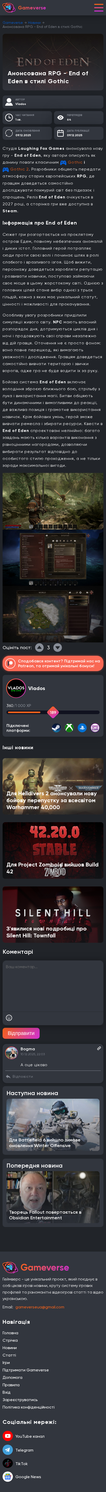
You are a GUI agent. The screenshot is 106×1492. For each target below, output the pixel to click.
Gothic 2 (19, 169)
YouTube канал (30, 1436)
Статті (9, 1355)
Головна (10, 1332)
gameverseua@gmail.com (39, 1307)
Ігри (6, 1362)
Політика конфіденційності (29, 1407)
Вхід (7, 1392)
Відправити (21, 1033)
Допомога (12, 1377)
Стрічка (10, 1340)
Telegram (24, 1450)
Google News (28, 1476)
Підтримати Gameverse (26, 1370)
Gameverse (13, 22)
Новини (34, 22)
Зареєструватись (20, 1399)
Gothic (75, 162)
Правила (11, 1384)
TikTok (21, 1463)
